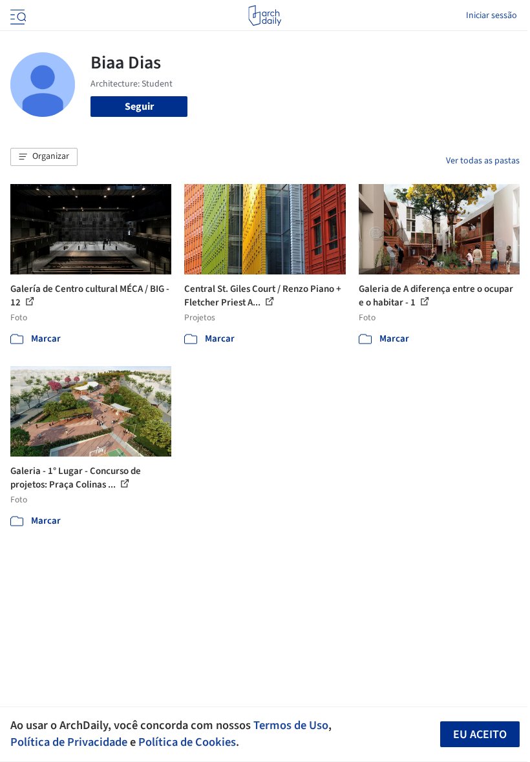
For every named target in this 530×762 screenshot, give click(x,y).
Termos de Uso (290, 725)
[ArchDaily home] (264, 15)
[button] (44, 157)
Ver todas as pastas (483, 160)
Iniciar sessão (491, 15)
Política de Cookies (187, 742)
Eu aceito (480, 734)
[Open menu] (17, 15)
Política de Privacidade (68, 742)
